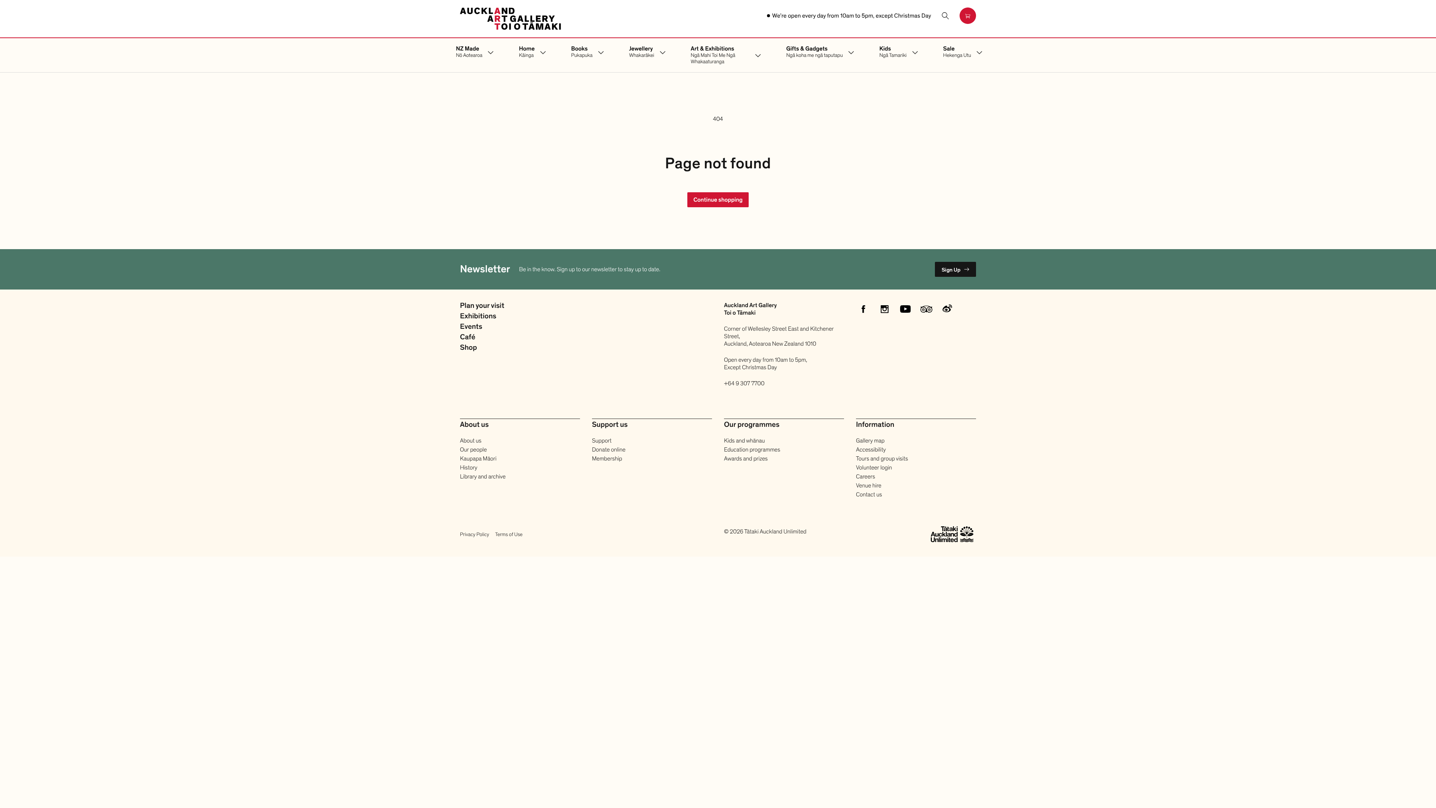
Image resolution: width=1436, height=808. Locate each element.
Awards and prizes (746, 458)
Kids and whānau (744, 441)
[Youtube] (905, 309)
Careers (865, 476)
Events (471, 327)
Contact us (869, 494)
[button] (945, 15)
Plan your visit (482, 306)
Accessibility (871, 450)
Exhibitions (478, 316)
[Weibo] (947, 309)
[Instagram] (884, 309)
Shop (468, 348)
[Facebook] (863, 309)
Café (467, 337)
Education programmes (752, 450)
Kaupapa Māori (478, 458)
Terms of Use (508, 534)
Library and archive (483, 476)
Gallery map (870, 441)
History (468, 467)
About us (470, 441)
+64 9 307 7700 (744, 383)
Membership (607, 458)
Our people (473, 450)
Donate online (609, 450)
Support (601, 441)
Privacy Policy (474, 534)
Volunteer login (874, 467)
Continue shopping (718, 200)
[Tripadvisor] (926, 309)
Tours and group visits (882, 458)
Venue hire (868, 485)
